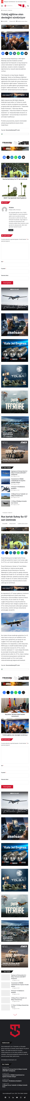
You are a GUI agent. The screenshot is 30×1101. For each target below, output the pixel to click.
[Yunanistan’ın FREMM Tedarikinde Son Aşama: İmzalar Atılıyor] (5, 481)
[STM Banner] (15, 95)
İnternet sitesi (4, 275)
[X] (6, 53)
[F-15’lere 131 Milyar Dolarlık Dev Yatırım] (5, 503)
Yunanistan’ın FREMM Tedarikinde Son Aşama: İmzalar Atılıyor (18, 480)
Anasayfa (4, 10)
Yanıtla (10, 230)
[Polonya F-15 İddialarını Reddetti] (5, 489)
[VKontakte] (14, 53)
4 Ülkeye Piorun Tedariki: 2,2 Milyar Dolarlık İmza (19, 495)
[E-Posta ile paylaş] (26, 53)
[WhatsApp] (18, 53)
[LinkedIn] (10, 53)
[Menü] (2, 6)
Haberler (10, 10)
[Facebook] (3, 53)
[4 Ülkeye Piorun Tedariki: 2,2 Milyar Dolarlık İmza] (5, 496)
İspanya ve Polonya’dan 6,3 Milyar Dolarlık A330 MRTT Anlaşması (19, 472)
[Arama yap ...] (28, 6)
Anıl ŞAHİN (4, 21)
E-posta (3, 268)
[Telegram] (22, 53)
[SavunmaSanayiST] (15, 5)
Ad (2, 261)
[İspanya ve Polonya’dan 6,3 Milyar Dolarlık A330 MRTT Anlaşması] (5, 473)
